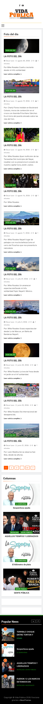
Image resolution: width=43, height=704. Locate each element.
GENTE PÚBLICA (21, 593)
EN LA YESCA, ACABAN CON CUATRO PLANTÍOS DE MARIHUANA (28, 682)
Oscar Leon (10, 61)
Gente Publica (26, 532)
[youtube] (23, 5)
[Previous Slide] (33, 621)
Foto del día (10, 50)
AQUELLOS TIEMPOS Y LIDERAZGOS (21, 536)
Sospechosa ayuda (21, 508)
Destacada (15, 532)
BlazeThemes (25, 700)
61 (27, 468)
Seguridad (29, 686)
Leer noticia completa (12, 74)
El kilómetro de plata (21, 564)
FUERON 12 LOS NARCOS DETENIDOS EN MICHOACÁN (28, 667)
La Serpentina (21, 504)
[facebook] (19, 5)
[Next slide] (38, 621)
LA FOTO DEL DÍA (13, 56)
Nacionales (29, 670)
